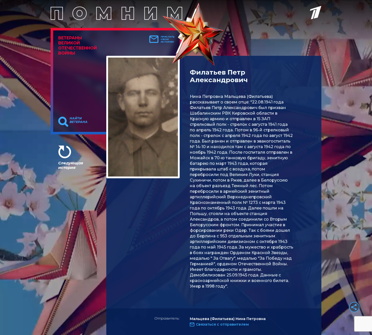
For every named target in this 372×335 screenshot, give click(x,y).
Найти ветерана (79, 120)
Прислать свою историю (168, 39)
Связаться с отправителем (222, 324)
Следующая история (70, 165)
